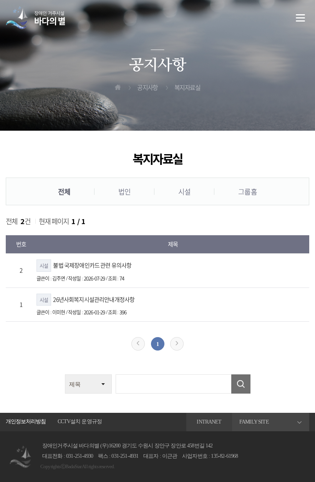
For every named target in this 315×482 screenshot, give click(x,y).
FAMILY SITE (254, 422)
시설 (184, 191)
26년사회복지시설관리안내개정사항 (87, 299)
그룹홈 (247, 191)
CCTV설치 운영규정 (79, 421)
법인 (124, 191)
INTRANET (209, 422)
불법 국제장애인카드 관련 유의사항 (85, 265)
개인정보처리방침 (26, 421)
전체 (64, 191)
